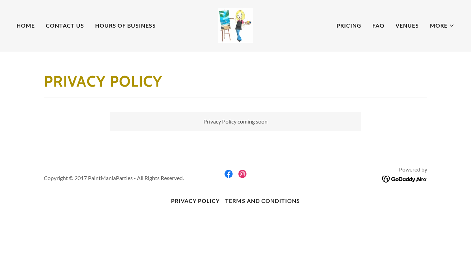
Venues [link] (407, 25)
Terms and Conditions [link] (262, 200)
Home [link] (26, 25)
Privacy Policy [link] (195, 200)
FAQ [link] (378, 25)
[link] (235, 24)
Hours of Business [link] (125, 25)
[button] (442, 25)
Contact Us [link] (65, 25)
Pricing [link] (349, 25)
